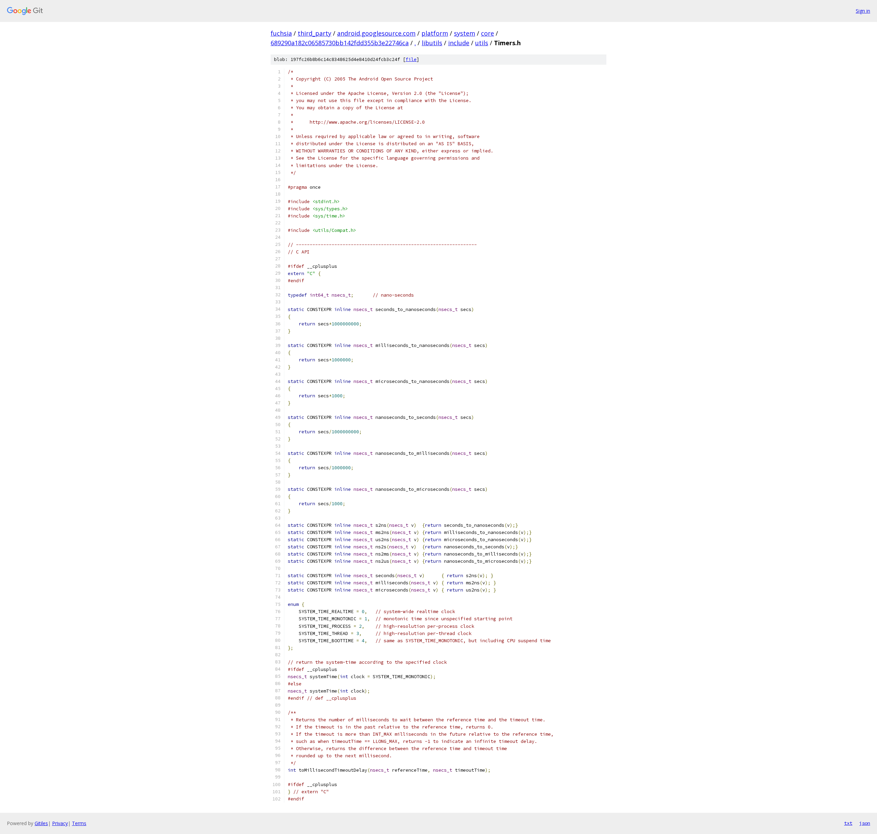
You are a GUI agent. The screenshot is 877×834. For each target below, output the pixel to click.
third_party (314, 33)
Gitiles (41, 823)
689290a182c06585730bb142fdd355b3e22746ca (340, 43)
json (864, 823)
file (411, 59)
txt (848, 823)
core (487, 33)
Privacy (60, 823)
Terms (79, 823)
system (464, 33)
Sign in (863, 11)
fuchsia (281, 33)
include (458, 43)
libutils (432, 43)
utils (481, 43)
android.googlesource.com (376, 33)
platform (434, 33)
